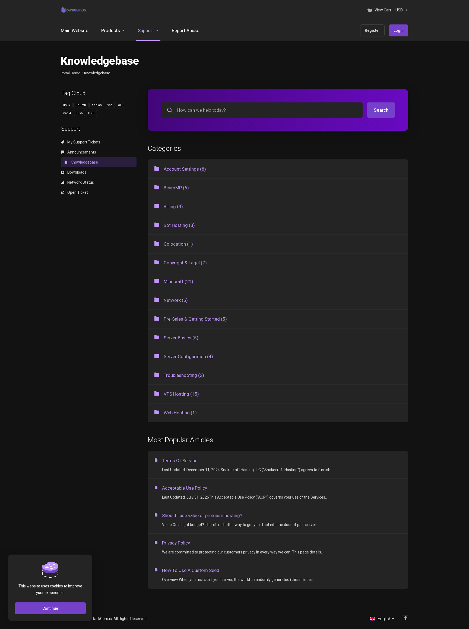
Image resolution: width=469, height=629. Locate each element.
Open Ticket (77, 192)
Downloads (76, 172)
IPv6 (80, 113)
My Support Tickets (83, 142)
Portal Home (70, 73)
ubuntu (81, 105)
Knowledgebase (84, 162)
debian (97, 105)
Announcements (81, 152)
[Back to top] (406, 617)
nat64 (67, 113)
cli (120, 105)
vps (109, 105)
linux (66, 105)
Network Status (80, 182)
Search (381, 110)
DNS (91, 113)
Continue (50, 608)
